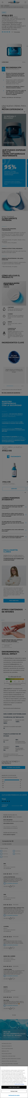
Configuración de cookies (14, 1095)
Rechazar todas (14, 1091)
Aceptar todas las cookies (13, 1087)
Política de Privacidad (19, 1084)
